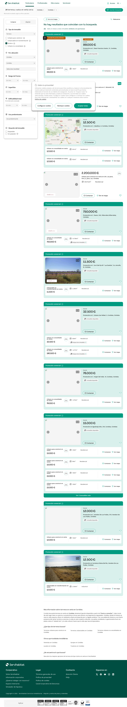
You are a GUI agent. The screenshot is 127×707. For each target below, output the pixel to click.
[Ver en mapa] (113, 71)
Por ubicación (13, 53)
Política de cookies (40, 99)
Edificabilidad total (13, 100)
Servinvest (66, 3)
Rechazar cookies (63, 106)
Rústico (10, 43)
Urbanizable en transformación (18, 41)
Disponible (11, 131)
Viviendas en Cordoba (50, 642)
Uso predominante (15, 114)
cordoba (51, 10)
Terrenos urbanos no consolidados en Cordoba (109, 631)
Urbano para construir (15, 38)
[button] (48, 50)
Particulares (29, 3)
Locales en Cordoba (50, 646)
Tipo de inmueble (14, 30)
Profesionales (42, 3)
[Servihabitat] (9, 3)
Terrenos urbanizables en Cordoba (81, 630)
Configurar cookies (44, 106)
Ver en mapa (103, 106)
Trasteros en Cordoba (77, 646)
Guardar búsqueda (116, 10)
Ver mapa (117, 71)
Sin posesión (12, 134)
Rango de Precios (14, 76)
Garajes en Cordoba (77, 642)
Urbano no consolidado (15, 46)
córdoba (40, 10)
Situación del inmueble (16, 128)
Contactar (90, 62)
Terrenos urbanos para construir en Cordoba (55, 631)
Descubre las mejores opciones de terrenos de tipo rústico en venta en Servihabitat (70, 656)
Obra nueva (55, 3)
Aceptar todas (83, 106)
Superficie (12, 87)
